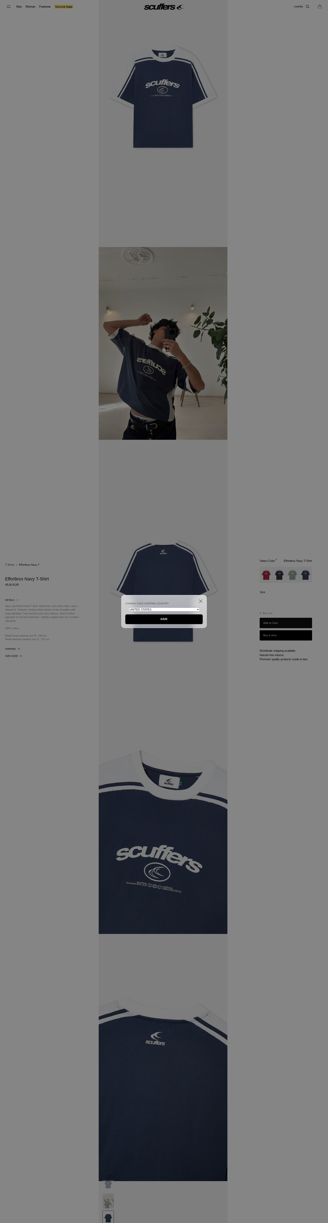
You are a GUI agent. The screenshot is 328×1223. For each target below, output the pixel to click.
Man (19, 6)
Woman (30, 6)
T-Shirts (9, 564)
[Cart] (319, 6)
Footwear (45, 6)
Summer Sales (64, 7)
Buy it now (269, 635)
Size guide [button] (11, 656)
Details (9, 600)
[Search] (307, 6)
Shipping (10, 649)
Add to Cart (270, 623)
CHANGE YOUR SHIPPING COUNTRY (147, 603)
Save (164, 619)
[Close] (200, 601)
